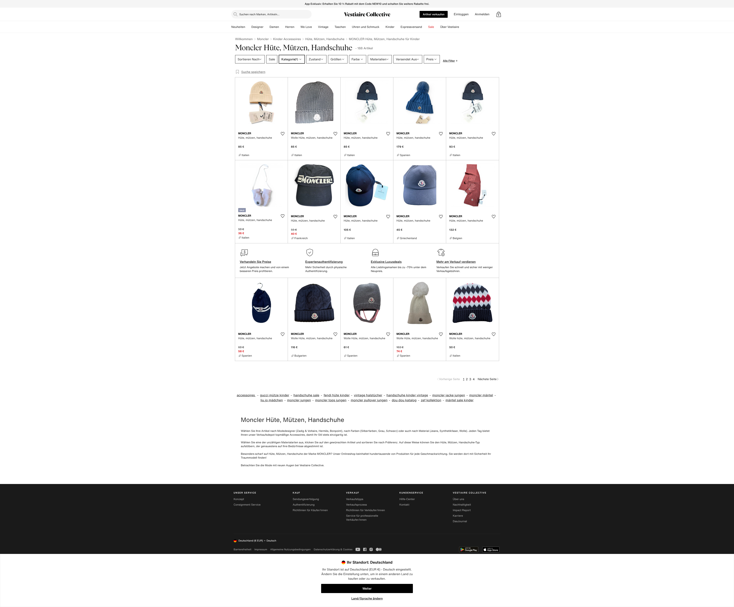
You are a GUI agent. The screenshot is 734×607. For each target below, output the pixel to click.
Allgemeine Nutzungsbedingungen (290, 549)
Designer (257, 27)
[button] (498, 14)
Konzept (239, 499)
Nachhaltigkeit (462, 505)
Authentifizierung (303, 505)
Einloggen (461, 14)
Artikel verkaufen (433, 14)
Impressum (260, 549)
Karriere (458, 516)
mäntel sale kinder (460, 400)
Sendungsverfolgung (306, 499)
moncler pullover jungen (369, 400)
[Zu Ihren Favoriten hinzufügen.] (282, 133)
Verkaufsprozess (356, 505)
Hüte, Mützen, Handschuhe (324, 39)
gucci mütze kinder (274, 395)
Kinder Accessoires (287, 39)
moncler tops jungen (331, 400)
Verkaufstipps (354, 499)
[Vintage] (331, 26)
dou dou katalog (404, 400)
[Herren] (297, 26)
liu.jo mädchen (272, 400)
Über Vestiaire (449, 27)
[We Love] (315, 26)
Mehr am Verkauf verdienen (456, 261)
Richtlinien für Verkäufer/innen (365, 510)
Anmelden (482, 14)
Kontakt (404, 505)
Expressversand (411, 27)
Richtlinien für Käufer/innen (310, 510)
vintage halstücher (368, 395)
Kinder (390, 27)
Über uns (458, 499)
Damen (274, 27)
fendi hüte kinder (337, 395)
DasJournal (460, 521)
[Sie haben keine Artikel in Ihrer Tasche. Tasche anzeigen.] (498, 14)
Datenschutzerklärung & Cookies (333, 549)
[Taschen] (348, 26)
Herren (289, 27)
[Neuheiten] (248, 26)
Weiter (367, 588)
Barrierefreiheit (242, 549)
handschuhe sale (306, 395)
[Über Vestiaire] (462, 26)
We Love (306, 27)
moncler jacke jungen (448, 395)
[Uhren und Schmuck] (382, 26)
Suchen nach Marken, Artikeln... (259, 14)
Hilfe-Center (407, 499)
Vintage (323, 27)
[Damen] (282, 26)
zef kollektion (431, 400)
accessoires (246, 395)
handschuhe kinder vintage (407, 395)
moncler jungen (299, 400)
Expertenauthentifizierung (324, 261)
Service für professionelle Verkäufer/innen (362, 518)
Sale (431, 27)
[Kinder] (397, 26)
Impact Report (462, 510)
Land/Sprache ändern (367, 598)
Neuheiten (238, 27)
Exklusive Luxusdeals (386, 261)
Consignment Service (247, 505)
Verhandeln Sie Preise (255, 261)
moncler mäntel (481, 395)
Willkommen (244, 39)
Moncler (263, 39)
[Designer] (266, 26)
